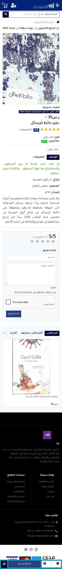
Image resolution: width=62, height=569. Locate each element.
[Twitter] (26, 549)
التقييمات (38, 157)
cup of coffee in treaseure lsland (41, 397)
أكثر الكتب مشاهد (31, 333)
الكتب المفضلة (46, 481)
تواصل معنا (48, 486)
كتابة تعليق (13, 313)
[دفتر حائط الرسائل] (31, 68)
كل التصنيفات (50, 14)
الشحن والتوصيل (16, 496)
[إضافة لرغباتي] (7, 38)
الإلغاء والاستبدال (15, 481)
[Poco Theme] (43, 5)
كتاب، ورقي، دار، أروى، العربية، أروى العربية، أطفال (39, 112)
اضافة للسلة (24, 564)
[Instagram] (31, 549)
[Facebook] (36, 549)
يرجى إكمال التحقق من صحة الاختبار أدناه (35, 292)
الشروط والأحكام (16, 501)
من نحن (50, 496)
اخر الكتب (52, 333)
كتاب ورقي (53, 149)
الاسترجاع (20, 486)
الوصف (53, 157)
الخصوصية (19, 491)
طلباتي (50, 491)
